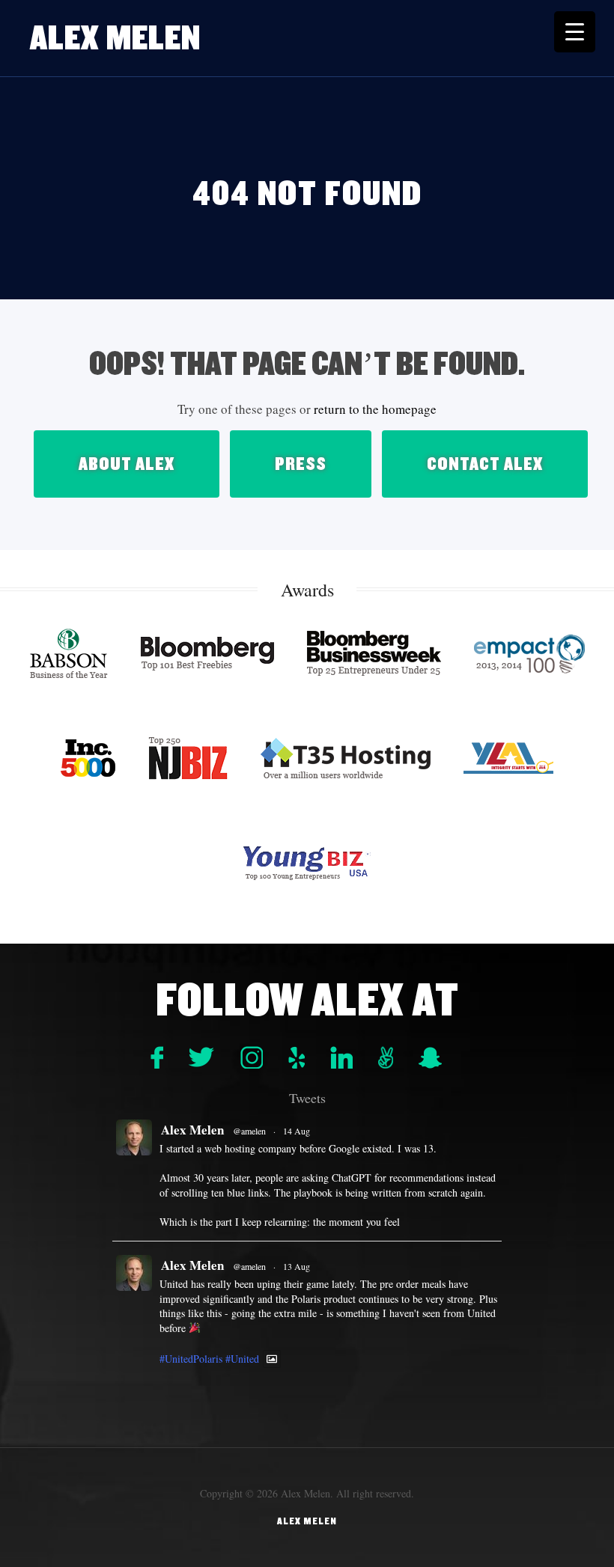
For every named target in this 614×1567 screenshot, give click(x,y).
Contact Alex (485, 463)
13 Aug (296, 1266)
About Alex (126, 463)
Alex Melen (115, 38)
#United (242, 1358)
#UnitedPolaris (190, 1358)
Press (300, 463)
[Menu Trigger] (574, 31)
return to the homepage (375, 409)
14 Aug (296, 1131)
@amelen (249, 1131)
